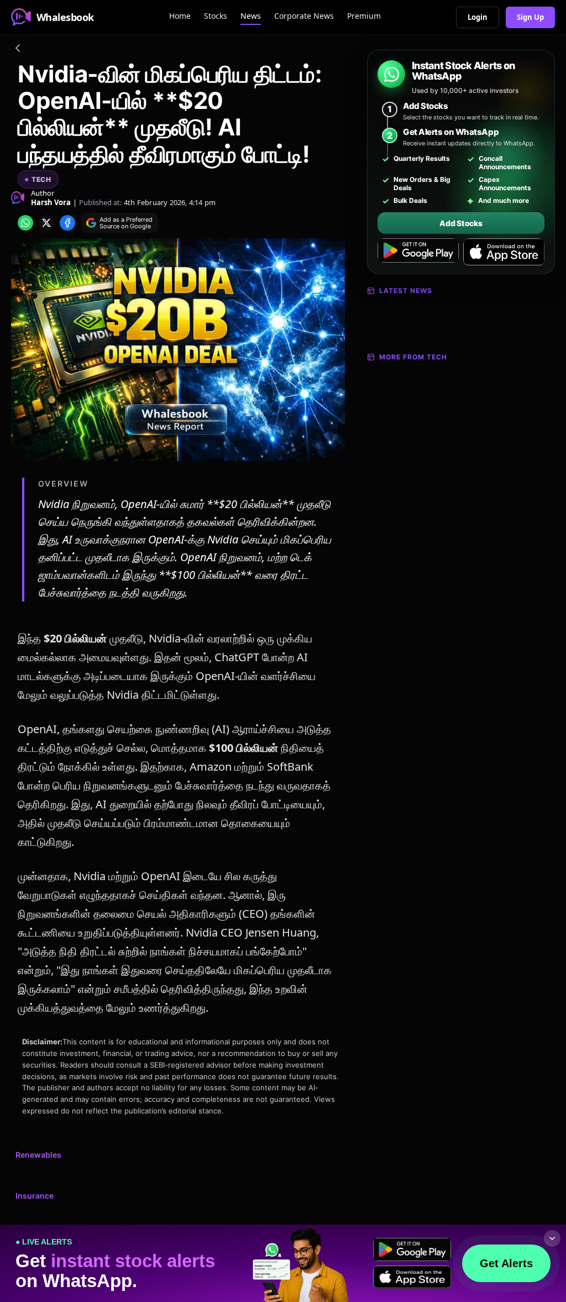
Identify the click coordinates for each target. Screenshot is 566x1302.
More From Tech (413, 357)
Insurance (34, 1195)
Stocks (215, 16)
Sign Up (530, 17)
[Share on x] (46, 223)
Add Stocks (460, 223)
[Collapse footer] (552, 1238)
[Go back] (17, 49)
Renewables (38, 1154)
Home (180, 16)
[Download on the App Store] (503, 252)
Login (478, 17)
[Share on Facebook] (67, 223)
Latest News (405, 290)
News (250, 16)
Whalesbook (65, 17)
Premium (364, 16)
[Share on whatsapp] (25, 223)
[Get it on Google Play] (418, 252)
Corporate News (304, 16)
